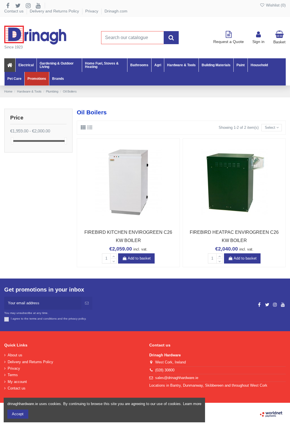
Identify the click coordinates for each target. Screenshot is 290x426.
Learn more (192, 404)
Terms (13, 375)
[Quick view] (135, 223)
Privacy (92, 11)
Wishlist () (275, 5)
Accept (18, 414)
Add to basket (139, 258)
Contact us (14, 11)
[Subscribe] (86, 303)
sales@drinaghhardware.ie (176, 378)
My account (17, 382)
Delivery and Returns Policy (55, 11)
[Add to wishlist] (120, 223)
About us (15, 355)
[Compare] (128, 223)
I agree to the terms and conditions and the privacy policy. (48, 318)
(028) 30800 (164, 370)
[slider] (12, 140)
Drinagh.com (116, 11)
